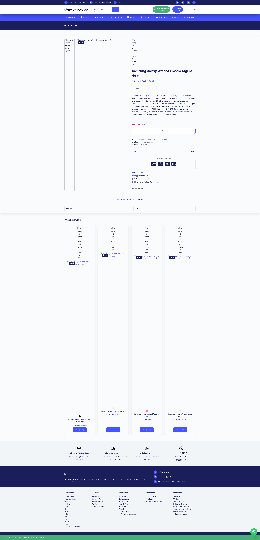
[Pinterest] (136, 188)
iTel (65, 517)
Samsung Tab (96, 499)
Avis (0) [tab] (140, 199)
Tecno (66, 519)
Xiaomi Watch (124, 504)
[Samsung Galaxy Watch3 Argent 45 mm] (180, 331)
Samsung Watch (148, 142)
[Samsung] (134, 53)
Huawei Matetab (97, 501)
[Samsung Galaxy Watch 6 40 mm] (113, 328)
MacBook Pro (151, 496)
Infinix (66, 514)
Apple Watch (123, 496)
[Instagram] (182, 2)
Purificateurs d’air (179, 512)
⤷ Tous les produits (180, 514)
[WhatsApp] (188, 2)
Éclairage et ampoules (181, 506)
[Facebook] (177, 2)
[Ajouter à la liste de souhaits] (89, 263)
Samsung (143, 145)
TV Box (176, 499)
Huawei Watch (124, 501)
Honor (66, 522)
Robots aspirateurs (180, 504)
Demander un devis (163, 131)
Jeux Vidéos (163, 17)
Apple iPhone (69, 496)
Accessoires (191, 17)
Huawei (67, 509)
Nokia (66, 512)
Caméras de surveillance (182, 509)
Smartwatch (118, 17)
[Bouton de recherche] (115, 9)
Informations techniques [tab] (125, 199)
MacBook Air (150, 499)
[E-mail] (145, 188)
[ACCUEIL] (65, 25)
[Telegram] (142, 188)
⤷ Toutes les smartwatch (128, 514)
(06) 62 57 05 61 (122, 2)
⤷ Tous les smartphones (73, 527)
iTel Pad (95, 504)
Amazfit (121, 509)
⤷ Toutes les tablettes (100, 506)
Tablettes (86, 17)
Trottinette (176, 17)
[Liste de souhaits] (190, 9)
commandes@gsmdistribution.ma (103, 2)
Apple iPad (95, 496)
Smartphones (70, 17)
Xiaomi (66, 506)
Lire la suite (79, 430)
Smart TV (176, 496)
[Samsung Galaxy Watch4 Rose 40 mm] (146, 331)
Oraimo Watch (124, 512)
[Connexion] (186, 9)
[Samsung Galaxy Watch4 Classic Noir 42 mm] (79, 336)
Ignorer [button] (255, 537)
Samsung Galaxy (70, 499)
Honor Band (123, 506)
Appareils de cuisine (180, 501)
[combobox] (102, 9)
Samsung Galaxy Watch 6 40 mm (113, 411)
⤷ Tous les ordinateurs (154, 501)
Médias (132, 17)
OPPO (66, 501)
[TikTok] (194, 2)
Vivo (66, 524)
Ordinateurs (101, 17)
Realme (67, 504)
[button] (254, 532)
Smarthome (147, 17)
